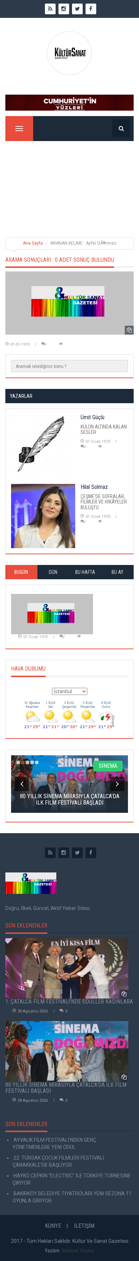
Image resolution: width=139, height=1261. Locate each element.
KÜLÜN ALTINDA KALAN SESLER (104, 429)
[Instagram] (63, 852)
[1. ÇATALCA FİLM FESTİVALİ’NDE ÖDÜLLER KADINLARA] (66, 968)
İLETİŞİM (84, 1225)
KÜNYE (53, 1225)
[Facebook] (91, 852)
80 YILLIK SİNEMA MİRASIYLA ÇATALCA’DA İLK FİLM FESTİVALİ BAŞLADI (66, 1088)
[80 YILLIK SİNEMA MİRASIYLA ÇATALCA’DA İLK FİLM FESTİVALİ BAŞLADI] (66, 1051)
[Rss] (50, 852)
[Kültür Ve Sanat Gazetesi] (69, 53)
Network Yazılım (78, 1251)
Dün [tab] (53, 572)
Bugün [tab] (21, 572)
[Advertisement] (69, 184)
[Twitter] (77, 852)
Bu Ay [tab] (117, 572)
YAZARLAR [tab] (21, 396)
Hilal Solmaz (94, 487)
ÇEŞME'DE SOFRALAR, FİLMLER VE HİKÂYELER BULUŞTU (104, 502)
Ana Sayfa (33, 243)
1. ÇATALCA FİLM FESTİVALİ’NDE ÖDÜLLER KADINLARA (69, 1001)
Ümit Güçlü (92, 417)
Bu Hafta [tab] (85, 572)
